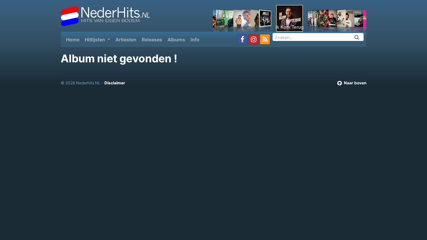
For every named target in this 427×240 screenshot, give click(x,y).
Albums (176, 39)
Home (74, 39)
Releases (152, 39)
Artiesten (125, 39)
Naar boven (355, 82)
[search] (357, 37)
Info (194, 39)
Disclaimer (114, 82)
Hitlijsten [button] (95, 39)
